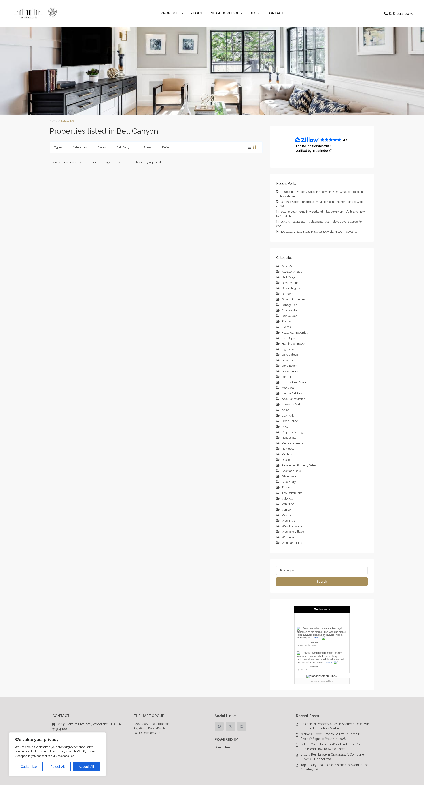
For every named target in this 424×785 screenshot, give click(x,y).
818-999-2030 (401, 13)
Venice (286, 509)
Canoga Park (290, 305)
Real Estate (289, 437)
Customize (29, 766)
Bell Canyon (124, 147)
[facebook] (219, 726)
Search (322, 581)
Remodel (288, 448)
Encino (286, 321)
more (317, 637)
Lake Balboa (290, 354)
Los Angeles (290, 371)
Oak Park (288, 415)
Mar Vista (288, 388)
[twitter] (230, 726)
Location (287, 360)
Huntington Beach (294, 343)
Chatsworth (289, 310)
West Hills (288, 520)
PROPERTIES (172, 13)
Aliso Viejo (288, 266)
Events (286, 327)
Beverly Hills (290, 282)
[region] (57, 754)
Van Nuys (288, 504)
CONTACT (275, 13)
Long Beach (289, 365)
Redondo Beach (292, 443)
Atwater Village (292, 271)
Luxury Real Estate (294, 382)
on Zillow (322, 681)
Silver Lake (289, 476)
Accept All (86, 766)
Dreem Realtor (225, 747)
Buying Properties (293, 299)
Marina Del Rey (292, 393)
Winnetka (288, 537)
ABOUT (196, 13)
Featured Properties (295, 332)
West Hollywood (292, 526)
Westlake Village (293, 531)
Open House (290, 421)
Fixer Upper (289, 338)
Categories (80, 147)
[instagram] (241, 726)
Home (53, 120)
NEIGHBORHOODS (226, 13)
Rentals (287, 454)
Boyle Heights (291, 288)
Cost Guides (289, 316)
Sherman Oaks (291, 471)
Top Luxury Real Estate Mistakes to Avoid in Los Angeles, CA (319, 231)
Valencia (287, 498)
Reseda (287, 459)
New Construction (293, 399)
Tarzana (287, 487)
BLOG (254, 13)
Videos (286, 515)
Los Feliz (287, 376)
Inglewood (289, 349)
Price (285, 426)
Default (167, 147)
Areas (147, 147)
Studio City (289, 482)
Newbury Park (291, 404)
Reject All (58, 766)
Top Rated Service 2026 (313, 146)
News (285, 410)
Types (58, 147)
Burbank (287, 293)
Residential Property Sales (299, 465)
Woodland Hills (292, 542)
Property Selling (292, 432)
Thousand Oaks (292, 493)
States (102, 147)
